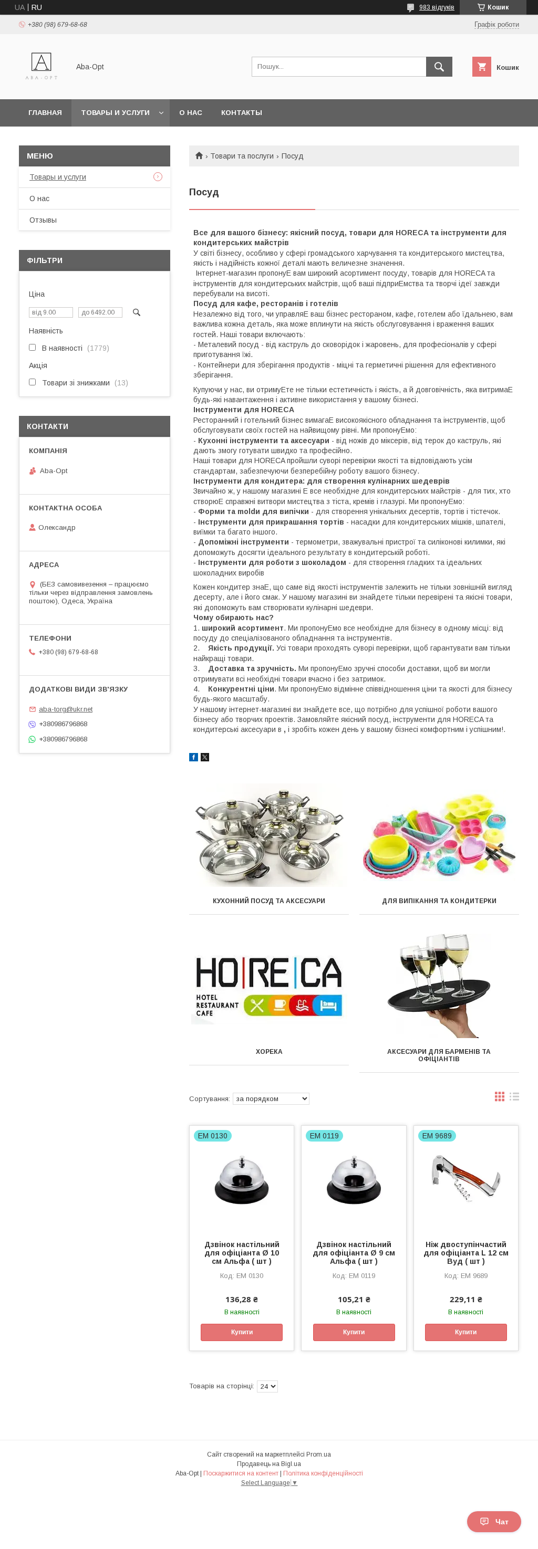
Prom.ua (318, 1454)
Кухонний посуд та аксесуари (269, 901)
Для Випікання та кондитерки (439, 901)
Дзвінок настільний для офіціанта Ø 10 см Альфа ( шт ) (242, 1252)
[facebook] (193, 759)
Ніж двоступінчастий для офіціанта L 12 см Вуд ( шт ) (466, 1252)
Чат (502, 1521)
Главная (45, 113)
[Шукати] (439, 67)
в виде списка (514, 1099)
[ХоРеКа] (269, 986)
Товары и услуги (115, 113)
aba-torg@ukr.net (65, 709)
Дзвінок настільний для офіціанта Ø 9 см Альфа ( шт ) (354, 1252)
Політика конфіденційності (323, 1473)
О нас (190, 113)
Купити (242, 1332)
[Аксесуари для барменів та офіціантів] (439, 986)
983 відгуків (436, 7)
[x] (205, 759)
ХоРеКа (269, 1051)
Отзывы (43, 220)
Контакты (241, 113)
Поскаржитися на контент (240, 1473)
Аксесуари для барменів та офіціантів (439, 1055)
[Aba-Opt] (41, 85)
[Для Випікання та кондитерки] (439, 835)
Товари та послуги (242, 156)
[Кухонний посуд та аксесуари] (269, 835)
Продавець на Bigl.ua (269, 1464)
